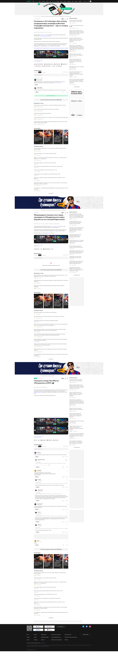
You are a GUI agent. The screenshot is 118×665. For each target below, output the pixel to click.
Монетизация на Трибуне (45, 626)
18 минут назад (39, 453)
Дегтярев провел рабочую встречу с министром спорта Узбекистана (45, 312)
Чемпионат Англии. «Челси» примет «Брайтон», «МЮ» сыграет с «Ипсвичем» (76, 55)
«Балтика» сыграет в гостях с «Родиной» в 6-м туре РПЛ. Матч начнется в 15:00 (47, 593)
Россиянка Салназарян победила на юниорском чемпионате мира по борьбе (76, 247)
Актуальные (44, 72)
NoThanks (38, 452)
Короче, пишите (39, 79)
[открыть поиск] (84, 1)
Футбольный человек (41, 459)
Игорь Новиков (40, 60)
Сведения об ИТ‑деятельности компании (71, 626)
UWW (49, 232)
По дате (35, 72)
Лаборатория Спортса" (68, 623)
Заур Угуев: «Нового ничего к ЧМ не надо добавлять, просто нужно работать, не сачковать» (49, 316)
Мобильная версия (86, 623)
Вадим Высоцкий (40, 436)
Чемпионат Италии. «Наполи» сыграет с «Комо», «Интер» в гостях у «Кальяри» (75, 21)
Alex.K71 (39, 512)
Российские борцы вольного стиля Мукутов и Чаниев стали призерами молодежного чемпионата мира (76, 241)
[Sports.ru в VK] (87, 616)
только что (39, 460)
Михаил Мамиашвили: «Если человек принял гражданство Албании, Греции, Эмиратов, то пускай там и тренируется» (51, 281)
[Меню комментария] (67, 88)
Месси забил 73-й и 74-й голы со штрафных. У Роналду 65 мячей (76, 67)
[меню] (33, 1)
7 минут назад (40, 525)
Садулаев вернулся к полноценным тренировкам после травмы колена (75, 257)
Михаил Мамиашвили (55, 226)
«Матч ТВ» (38, 61)
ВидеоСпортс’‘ (39, 437)
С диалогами (65, 446)
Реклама (35, 626)
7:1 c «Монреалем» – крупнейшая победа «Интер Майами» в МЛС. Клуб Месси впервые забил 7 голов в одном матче (51, 189)
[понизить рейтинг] (67, 92)
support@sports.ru (42, 632)
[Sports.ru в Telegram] (83, 616)
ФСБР (50, 226)
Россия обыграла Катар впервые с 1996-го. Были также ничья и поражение (46, 109)
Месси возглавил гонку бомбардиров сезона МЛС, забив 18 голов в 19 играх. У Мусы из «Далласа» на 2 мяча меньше (76, 442)
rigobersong (39, 503)
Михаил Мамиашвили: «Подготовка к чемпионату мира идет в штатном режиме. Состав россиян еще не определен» (51, 355)
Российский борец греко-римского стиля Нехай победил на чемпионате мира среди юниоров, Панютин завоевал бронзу (76, 251)
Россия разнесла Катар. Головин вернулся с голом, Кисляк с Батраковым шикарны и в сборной (51, 48)
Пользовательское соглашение (56, 623)
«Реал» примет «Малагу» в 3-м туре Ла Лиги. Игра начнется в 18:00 (45, 153)
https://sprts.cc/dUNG (58, 82)
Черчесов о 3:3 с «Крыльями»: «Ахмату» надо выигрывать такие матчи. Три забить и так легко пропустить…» (49, 178)
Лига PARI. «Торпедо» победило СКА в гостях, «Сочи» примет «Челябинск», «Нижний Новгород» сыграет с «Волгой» (50, 149)
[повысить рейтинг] (63, 92)
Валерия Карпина (43, 34)
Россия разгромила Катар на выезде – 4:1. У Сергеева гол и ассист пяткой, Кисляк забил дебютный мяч (51, 117)
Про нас (28, 623)
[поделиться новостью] (67, 19)
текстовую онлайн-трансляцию (45, 35)
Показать (66, 483)
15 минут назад (39, 536)
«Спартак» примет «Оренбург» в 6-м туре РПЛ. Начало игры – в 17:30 (45, 169)
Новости (40, 16)
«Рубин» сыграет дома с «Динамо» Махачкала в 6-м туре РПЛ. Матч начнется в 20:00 (48, 166)
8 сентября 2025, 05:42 (40, 88)
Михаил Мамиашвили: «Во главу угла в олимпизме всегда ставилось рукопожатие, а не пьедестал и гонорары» (50, 350)
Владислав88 (39, 87)
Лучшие (40, 72)
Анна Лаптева (40, 245)
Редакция (28, 626)
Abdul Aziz (39, 524)
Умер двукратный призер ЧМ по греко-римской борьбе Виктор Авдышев (46, 320)
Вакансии (35, 623)
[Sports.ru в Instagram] (90, 616)
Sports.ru (29, 634)
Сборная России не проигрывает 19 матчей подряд (42, 113)
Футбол (37, 16)
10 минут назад (40, 480)
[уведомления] (86, 1)
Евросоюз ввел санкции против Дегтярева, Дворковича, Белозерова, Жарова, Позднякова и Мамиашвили (49, 286)
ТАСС (38, 246)
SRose (38, 535)
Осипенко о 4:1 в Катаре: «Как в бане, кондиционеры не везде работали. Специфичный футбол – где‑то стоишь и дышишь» (56, 16)
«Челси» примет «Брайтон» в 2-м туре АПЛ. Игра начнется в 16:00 (45, 162)
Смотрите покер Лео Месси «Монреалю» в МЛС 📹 (76, 26)
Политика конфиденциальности (56, 626)
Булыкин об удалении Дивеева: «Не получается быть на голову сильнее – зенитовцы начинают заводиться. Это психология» (75, 61)
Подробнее (47, 635)
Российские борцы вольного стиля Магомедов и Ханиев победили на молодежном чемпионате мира (75, 235)
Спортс (35, 16)
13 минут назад (39, 471)
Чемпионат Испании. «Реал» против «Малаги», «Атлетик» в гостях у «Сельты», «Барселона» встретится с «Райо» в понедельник (76, 40)
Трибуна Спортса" (43, 623)
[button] (67, 88)
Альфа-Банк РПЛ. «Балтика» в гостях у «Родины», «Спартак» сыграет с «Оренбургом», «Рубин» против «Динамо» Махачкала (76, 73)
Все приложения (60, 615)
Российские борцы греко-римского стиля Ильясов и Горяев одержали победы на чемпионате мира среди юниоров (76, 262)
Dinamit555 (39, 470)
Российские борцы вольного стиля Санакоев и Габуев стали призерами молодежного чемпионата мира (75, 222)
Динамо (48, 45)
